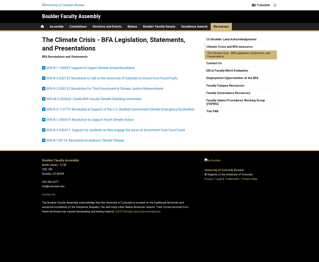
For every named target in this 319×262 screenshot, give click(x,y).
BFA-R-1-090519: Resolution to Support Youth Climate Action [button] (90, 120)
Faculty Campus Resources (225, 85)
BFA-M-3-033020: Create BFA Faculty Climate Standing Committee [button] (94, 99)
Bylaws (132, 26)
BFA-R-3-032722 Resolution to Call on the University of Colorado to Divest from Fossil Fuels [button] (112, 78)
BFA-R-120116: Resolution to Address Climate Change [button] (85, 140)
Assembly (57, 26)
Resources (221, 26)
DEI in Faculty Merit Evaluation (227, 70)
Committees (78, 26)
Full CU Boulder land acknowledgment (137, 211)
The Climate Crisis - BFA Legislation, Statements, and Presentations (238, 55)
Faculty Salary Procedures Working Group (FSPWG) (235, 102)
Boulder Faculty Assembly (71, 16)
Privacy (209, 179)
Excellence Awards (194, 26)
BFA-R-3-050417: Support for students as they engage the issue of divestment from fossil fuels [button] (116, 130)
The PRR (212, 111)
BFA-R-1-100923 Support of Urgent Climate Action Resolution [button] (91, 68)
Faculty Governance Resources (228, 93)
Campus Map (249, 179)
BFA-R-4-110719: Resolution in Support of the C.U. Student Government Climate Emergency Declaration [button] (120, 109)
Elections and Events (107, 26)
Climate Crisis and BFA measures (229, 46)
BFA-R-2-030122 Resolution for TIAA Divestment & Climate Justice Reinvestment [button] (105, 88)
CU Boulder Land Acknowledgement (231, 39)
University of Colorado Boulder (224, 170)
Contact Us (214, 63)
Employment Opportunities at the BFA (232, 78)
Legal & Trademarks (227, 179)
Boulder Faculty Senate (159, 26)
